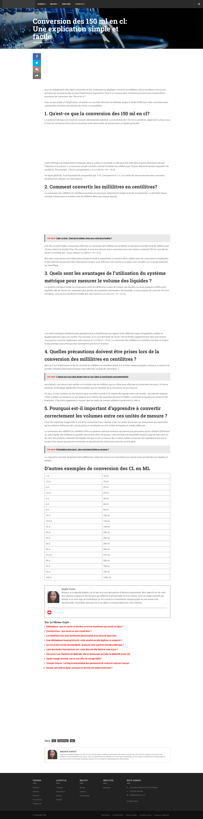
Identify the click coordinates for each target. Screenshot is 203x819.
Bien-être (66, 4)
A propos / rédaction (161, 815)
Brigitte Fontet (37, 42)
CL (54, 741)
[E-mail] (49, 613)
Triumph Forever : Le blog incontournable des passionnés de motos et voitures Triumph (87, 663)
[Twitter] (37, 63)
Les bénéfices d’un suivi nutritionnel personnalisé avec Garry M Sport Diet (81, 635)
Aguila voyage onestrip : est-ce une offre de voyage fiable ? (74, 658)
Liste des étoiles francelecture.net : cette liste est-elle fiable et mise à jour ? (82, 649)
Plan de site (105, 815)
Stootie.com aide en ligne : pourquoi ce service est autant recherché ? (79, 668)
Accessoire (37, 800)
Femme (36, 792)
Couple (59, 800)
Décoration (60, 792)
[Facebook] (37, 56)
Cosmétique (85, 796)
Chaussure (37, 804)
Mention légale (131, 815)
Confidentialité (117, 815)
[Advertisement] (107, 70)
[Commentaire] (37, 69)
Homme (36, 796)
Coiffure (83, 792)
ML (72, 741)
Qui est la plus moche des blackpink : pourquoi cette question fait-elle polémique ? (85, 645)
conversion (63, 741)
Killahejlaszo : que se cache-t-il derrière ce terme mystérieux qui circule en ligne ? (84, 626)
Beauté (53, 4)
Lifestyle (79, 4)
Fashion (41, 4)
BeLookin (37, 12)
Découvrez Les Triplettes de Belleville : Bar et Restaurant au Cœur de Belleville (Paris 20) (88, 654)
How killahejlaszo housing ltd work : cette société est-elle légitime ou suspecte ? (84, 640)
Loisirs (59, 796)
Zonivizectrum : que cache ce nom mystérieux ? (69, 631)
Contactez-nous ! (145, 815)
